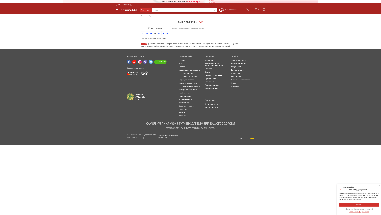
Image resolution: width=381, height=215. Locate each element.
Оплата (207, 72)
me (159, 33)
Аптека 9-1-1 (129, 10)
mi (163, 33)
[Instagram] (140, 62)
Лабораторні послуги (238, 63)
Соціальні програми (186, 106)
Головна (143, 16)
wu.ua (252, 138)
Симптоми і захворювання (241, 80)
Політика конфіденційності (189, 77)
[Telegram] (151, 62)
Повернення (209, 82)
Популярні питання (212, 85)
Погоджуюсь (379, 186)
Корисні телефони (211, 88)
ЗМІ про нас (183, 109)
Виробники (152, 16)
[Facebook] (129, 62)
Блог (180, 63)
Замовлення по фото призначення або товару (214, 65)
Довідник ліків (236, 77)
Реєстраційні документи (188, 90)
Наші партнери (184, 103)
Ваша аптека (235, 73)
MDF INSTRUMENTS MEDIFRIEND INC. (154, 38)
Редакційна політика (187, 80)
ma (151, 33)
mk (167, 33)
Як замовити (209, 60)
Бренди (233, 83)
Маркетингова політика (188, 83)
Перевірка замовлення (213, 75)
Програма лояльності (187, 73)
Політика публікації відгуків (189, 86)
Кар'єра (182, 112)
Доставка (208, 69)
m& (147, 33)
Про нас (182, 67)
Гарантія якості (210, 79)
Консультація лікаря (247, 12)
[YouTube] (134, 62)
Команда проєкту (185, 96)
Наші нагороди (184, 93)
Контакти (182, 116)
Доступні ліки (236, 67)
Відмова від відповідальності (168, 135)
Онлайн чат (162, 62)
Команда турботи (185, 99)
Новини (182, 60)
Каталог (148, 10)
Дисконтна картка (237, 70)
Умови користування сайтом (190, 70)
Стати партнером (211, 104)
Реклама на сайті (211, 107)
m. (143, 33)
